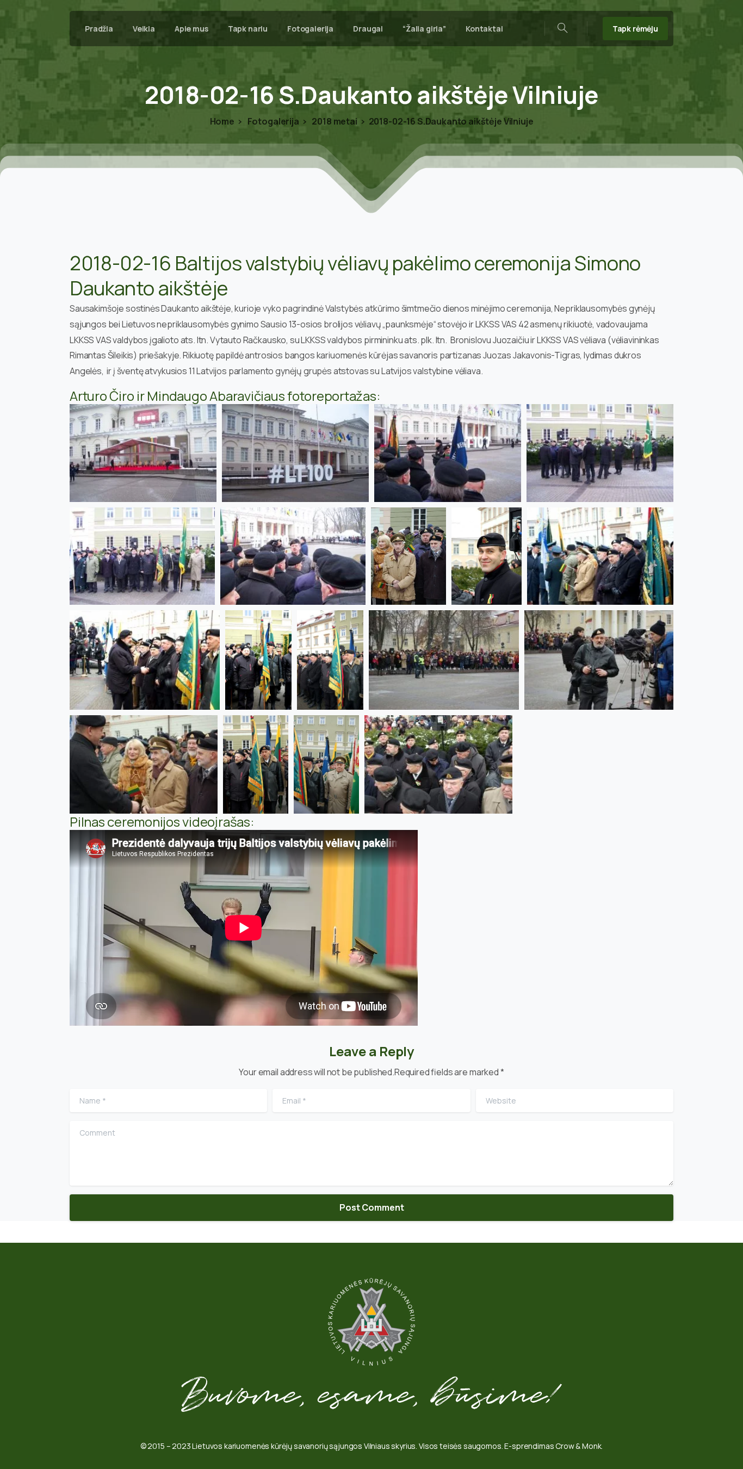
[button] (143, 453)
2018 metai (334, 121)
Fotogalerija (272, 121)
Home (222, 121)
